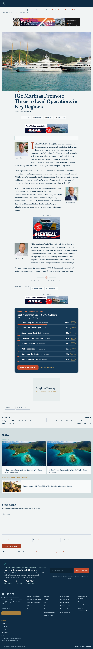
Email (36, 540)
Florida (29, 606)
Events (46, 609)
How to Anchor (65, 596)
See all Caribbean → (47, 367)
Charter (46, 596)
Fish (45, 602)
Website (67, 540)
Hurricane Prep (65, 606)
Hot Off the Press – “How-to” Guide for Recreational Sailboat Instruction (71, 420)
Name (6, 540)
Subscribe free (82, 570)
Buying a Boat (64, 602)
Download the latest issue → (11, 613)
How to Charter (65, 612)
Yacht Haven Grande (22, 408)
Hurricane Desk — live (67, 609)
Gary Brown (20, 111)
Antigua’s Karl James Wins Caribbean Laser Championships (18, 420)
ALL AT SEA (8, 594)
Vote (73, 322)
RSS (2, 635)
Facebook (4, 623)
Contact (82, 646)
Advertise (89, 646)
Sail (45, 606)
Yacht (17, 91)
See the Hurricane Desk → (61, 10)
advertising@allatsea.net (9, 607)
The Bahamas (39, 137)
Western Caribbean (33, 602)
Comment (7, 514)
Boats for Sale (48, 615)
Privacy (76, 646)
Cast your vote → (28, 367)
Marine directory (83, 605)
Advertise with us (83, 602)
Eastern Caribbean (33, 596)
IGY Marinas (10, 408)
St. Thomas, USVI (27, 137)
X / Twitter (4, 629)
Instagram (4, 626)
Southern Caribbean (34, 599)
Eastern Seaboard (33, 609)
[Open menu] (89, 3)
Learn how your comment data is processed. (47, 552)
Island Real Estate (49, 612)
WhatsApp (4, 632)
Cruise (46, 599)
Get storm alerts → (79, 10)
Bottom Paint (64, 599)
